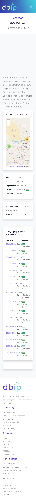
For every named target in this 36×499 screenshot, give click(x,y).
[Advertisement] (18, 57)
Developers (8, 419)
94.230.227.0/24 (11, 353)
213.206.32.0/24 (11, 244)
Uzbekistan (21, 190)
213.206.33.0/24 (11, 251)
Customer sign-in (11, 428)
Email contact (9, 478)
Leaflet (12, 166)
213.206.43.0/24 (11, 302)
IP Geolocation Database (14, 416)
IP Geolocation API (11, 412)
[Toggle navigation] (31, 7)
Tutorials (7, 441)
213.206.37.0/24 (11, 277)
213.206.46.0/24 (11, 311)
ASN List (6, 451)
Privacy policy (8, 492)
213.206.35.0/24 (11, 264)
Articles (6, 444)
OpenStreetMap (19, 166)
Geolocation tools (11, 422)
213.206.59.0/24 (11, 340)
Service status (9, 454)
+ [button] (8, 121)
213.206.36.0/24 (11, 270)
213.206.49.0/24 (11, 317)
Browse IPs (8, 448)
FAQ (5, 438)
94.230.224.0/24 (11, 346)
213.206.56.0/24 (11, 326)
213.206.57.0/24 (11, 333)
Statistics (7, 425)
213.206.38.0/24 (11, 283)
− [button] (8, 124)
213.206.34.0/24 (11, 257)
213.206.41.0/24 (11, 292)
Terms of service (9, 489)
